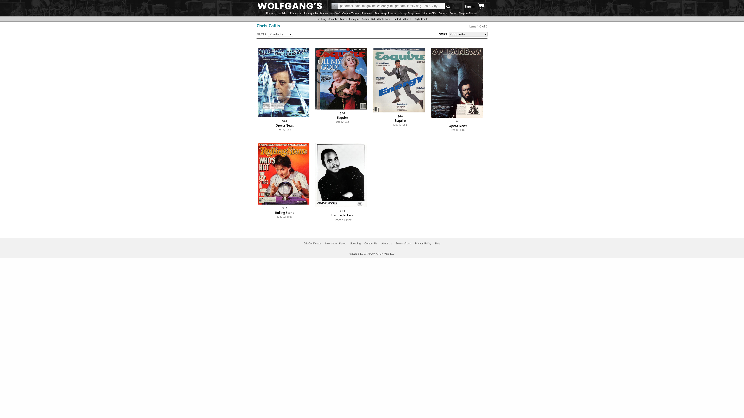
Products (276, 34)
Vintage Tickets (351, 13)
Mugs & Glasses (468, 13)
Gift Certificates (312, 243)
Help (437, 243)
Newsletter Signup (335, 243)
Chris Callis (268, 25)
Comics (443, 13)
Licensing (355, 243)
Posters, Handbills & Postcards (283, 13)
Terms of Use (403, 243)
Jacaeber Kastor (337, 19)
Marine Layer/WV (330, 13)
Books (453, 13)
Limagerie (354, 19)
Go (448, 6)
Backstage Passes (385, 13)
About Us (386, 243)
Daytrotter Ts (421, 19)
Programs (367, 13)
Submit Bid (368, 19)
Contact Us (370, 243)
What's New (383, 19)
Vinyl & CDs (429, 13)
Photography (311, 13)
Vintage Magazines (409, 13)
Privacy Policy (423, 243)
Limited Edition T (402, 19)
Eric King (321, 19)
